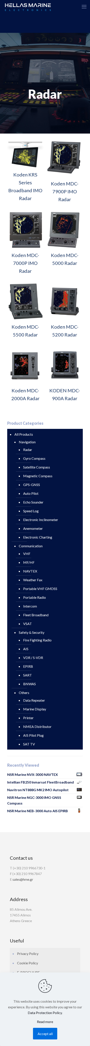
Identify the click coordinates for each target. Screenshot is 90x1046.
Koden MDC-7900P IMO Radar (64, 191)
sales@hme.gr (22, 879)
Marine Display (34, 709)
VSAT (27, 624)
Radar (27, 449)
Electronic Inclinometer (40, 520)
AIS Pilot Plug (33, 735)
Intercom (30, 606)
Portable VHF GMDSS (40, 588)
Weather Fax (32, 580)
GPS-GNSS (31, 484)
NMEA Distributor (37, 726)
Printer (28, 718)
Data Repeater (34, 700)
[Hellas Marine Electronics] (28, 6)
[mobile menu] (84, 6)
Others (24, 692)
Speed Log (31, 511)
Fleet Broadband (35, 615)
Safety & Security (31, 632)
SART (27, 675)
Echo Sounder (33, 502)
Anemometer (33, 528)
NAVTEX (30, 571)
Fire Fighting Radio (37, 640)
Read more (45, 1022)
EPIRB (28, 666)
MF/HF (29, 562)
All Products (23, 434)
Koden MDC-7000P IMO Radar (25, 263)
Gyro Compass (34, 458)
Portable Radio (34, 597)
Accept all (45, 1034)
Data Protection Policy (45, 1013)
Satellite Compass (36, 467)
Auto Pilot (30, 493)
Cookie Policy (27, 963)
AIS (25, 649)
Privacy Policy (27, 953)
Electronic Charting (37, 537)
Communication (31, 546)
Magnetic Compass (37, 476)
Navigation (27, 442)
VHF (26, 553)
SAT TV (29, 744)
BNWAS (29, 684)
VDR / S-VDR (33, 657)
